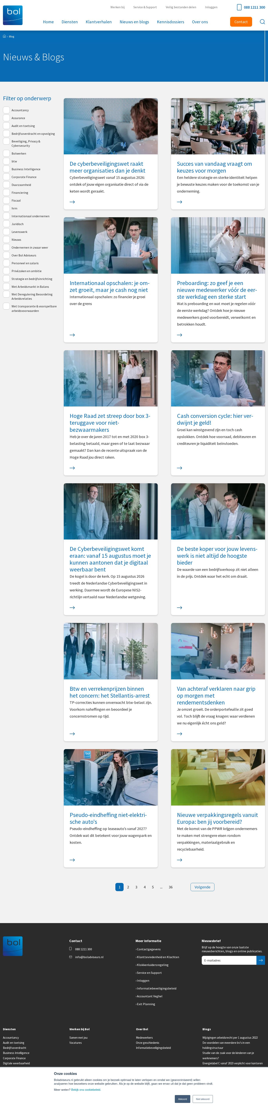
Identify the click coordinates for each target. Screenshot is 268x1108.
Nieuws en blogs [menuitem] (134, 21)
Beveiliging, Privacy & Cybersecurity (26, 143)
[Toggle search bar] (262, 21)
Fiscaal (16, 200)
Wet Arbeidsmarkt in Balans (30, 287)
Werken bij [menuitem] (117, 7)
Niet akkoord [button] (203, 1099)
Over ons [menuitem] (200, 21)
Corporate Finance (24, 177)
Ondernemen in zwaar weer (30, 247)
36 (171, 886)
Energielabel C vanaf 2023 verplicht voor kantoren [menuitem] (232, 1063)
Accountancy (20, 110)
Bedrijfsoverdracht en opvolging (33, 134)
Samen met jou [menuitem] (78, 1037)
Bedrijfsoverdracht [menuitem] (14, 1048)
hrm (14, 208)
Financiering (20, 193)
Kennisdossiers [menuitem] (170, 21)
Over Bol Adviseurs (24, 255)
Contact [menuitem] (241, 21)
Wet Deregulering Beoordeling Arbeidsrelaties (32, 296)
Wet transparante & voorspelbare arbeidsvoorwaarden (34, 308)
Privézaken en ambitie (27, 271)
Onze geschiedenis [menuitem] (147, 1043)
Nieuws (16, 240)
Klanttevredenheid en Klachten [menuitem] (158, 957)
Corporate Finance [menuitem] (14, 1058)
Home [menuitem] (48, 21)
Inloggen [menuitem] (211, 7)
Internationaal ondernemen (30, 216)
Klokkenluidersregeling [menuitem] (153, 965)
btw (14, 161)
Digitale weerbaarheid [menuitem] (16, 1063)
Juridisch (18, 224)
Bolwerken (19, 153)
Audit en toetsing (23, 126)
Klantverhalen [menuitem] (99, 21)
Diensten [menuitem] (70, 21)
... (161, 886)
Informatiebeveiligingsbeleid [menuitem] (156, 988)
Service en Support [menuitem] (149, 973)
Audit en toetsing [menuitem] (13, 1043)
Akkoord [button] (182, 1099)
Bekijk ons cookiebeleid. (86, 1089)
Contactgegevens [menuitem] (149, 949)
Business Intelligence (26, 169)
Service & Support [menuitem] (145, 7)
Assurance (18, 118)
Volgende (202, 886)
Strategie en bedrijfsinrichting (32, 279)
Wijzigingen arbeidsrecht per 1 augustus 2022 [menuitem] (230, 1037)
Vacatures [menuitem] (75, 1043)
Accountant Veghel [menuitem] (149, 996)
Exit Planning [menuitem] (146, 1004)
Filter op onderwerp (27, 98)
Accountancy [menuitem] (11, 1037)
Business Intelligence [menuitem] (16, 1053)
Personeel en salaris (25, 263)
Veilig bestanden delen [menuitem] (181, 7)
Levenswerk (19, 232)
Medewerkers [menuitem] (144, 1037)
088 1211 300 (254, 7)
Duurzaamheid (21, 185)
